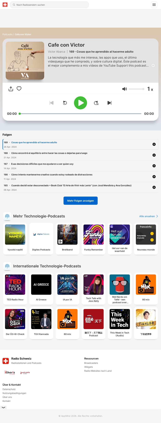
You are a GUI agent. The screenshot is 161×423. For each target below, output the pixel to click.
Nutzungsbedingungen (14, 393)
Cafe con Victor (23, 34)
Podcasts (7, 34)
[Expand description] (153, 65)
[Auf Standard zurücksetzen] (64, 102)
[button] (124, 89)
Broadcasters (91, 363)
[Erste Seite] (96, 102)
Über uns (7, 397)
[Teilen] (10, 88)
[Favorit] (19, 88)
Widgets (88, 367)
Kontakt (6, 401)
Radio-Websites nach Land (98, 370)
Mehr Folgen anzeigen (80, 200)
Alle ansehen (147, 216)
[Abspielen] (80, 102)
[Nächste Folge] (108, 102)
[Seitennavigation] (154, 5)
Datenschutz (9, 389)
